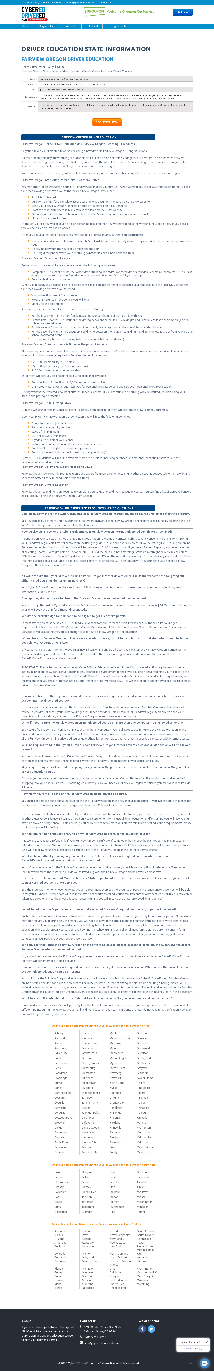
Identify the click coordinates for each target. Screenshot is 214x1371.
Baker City (60, 1053)
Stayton (142, 1068)
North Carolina (119, 1253)
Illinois (58, 1287)
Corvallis (59, 1112)
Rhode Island (118, 1287)
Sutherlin (142, 1073)
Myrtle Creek (118, 1063)
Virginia (142, 1261)
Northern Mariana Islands (121, 1262)
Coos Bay (60, 1097)
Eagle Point (61, 1142)
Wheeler (142, 1206)
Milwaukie (116, 1043)
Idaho (57, 1284)
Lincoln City (89, 1142)
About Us (72, 26)
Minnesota (88, 1272)
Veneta (141, 1122)
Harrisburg (88, 1068)
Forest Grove (90, 1043)
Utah (140, 1253)
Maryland (88, 1257)
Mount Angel (118, 1058)
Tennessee (144, 1238)
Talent (141, 1082)
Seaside (142, 1038)
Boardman (60, 1073)
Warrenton (144, 1127)
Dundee (59, 1137)
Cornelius (60, 1107)
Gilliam (86, 1177)
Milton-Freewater (121, 1038)
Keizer (86, 1107)
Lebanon (87, 1137)
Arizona (59, 1238)
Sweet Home (145, 1078)
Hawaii (58, 1280)
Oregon (114, 1276)
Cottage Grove (63, 1117)
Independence (91, 1092)
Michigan (88, 1268)
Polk (112, 1212)
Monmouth (116, 1053)
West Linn (143, 1132)
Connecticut (61, 1257)
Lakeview (88, 1132)
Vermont (142, 1257)
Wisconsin (143, 1280)
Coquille (59, 1102)
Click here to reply (193, 1348)
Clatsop (59, 1187)
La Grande (88, 1117)
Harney (86, 1187)
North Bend (117, 1082)
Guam (58, 1276)
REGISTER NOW (107, 122)
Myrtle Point (117, 1068)
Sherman (142, 1172)
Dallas (58, 1127)
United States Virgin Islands (145, 1248)
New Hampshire (120, 1235)
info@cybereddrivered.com (82, 2)
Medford (115, 1033)
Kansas (86, 1238)
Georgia (59, 1272)
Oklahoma (116, 1272)
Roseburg (116, 1142)
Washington (145, 1201)
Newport (115, 1078)
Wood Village (145, 1147)
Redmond (115, 1132)
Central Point (62, 1092)
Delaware (60, 1261)
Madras (86, 1147)
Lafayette (88, 1122)
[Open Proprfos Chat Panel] (205, 1363)
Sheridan (142, 1043)
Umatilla (142, 1117)
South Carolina (146, 1231)
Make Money (33, 2)
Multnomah (117, 1206)
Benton (59, 1177)
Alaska (58, 1235)
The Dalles (144, 1087)
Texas (141, 1242)
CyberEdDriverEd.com (81, 1363)
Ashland (59, 1038)
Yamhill (141, 1212)
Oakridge (115, 1092)
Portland (115, 1122)
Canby (58, 1087)
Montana (87, 1284)
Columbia (60, 1192)
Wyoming (143, 1284)
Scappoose (144, 1033)
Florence (87, 1038)
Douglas (87, 1172)
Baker (58, 1172)
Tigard (141, 1092)
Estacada (60, 1147)
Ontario (114, 1097)
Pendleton (116, 1107)
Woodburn (143, 1152)
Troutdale (143, 1107)
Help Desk (92, 26)
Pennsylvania (118, 1280)
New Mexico (117, 1242)
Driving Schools (116, 26)
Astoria (58, 1043)
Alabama (60, 1231)
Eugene (59, 1152)
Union (141, 1187)
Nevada (114, 1231)
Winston (142, 1142)
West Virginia (145, 1276)
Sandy (113, 1152)
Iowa (85, 1235)
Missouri (87, 1280)
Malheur (115, 1192)
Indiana (86, 1231)
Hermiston (88, 1073)
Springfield (144, 1058)
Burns (58, 1082)
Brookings (60, 1078)
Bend (57, 1068)
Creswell (59, 1122)
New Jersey (117, 1238)
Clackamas (61, 1182)
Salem (113, 1147)
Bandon (59, 1058)
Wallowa (142, 1192)
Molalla (114, 1048)
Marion (114, 1197)
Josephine (88, 1206)
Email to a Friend (53, 2)
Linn (112, 1187)
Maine (86, 1253)
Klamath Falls (90, 1112)
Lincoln (114, 1182)
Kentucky (88, 1242)
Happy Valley (90, 1063)
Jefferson (87, 1097)
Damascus (60, 1132)
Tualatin (142, 1112)
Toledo (141, 1102)
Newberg (115, 1073)
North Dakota (118, 1257)
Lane (113, 1177)
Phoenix (115, 1117)
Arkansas (60, 1242)
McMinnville (89, 1152)
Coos (57, 1197)
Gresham (87, 1058)
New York (116, 1246)
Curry (57, 1206)
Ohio (112, 1268)
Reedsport (116, 1137)
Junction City (90, 1102)
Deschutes (61, 1212)
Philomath (116, 1112)
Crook (58, 1201)
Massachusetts (91, 1261)
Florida (58, 1268)
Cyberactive (107, 1363)
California (60, 1246)
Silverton (142, 1053)
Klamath (87, 1212)
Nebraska (88, 1287)
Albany (58, 1033)
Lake (113, 1172)
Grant (85, 1182)
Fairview (87, 1033)
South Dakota (145, 1235)
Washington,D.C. (147, 1272)
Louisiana (88, 1246)
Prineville (115, 1127)
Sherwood (143, 1048)
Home (25, 26)
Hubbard (87, 1087)
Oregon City (117, 1102)
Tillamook (143, 1097)
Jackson (87, 1197)
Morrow (114, 1201)
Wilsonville (144, 1137)
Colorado (59, 1253)
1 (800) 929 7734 (108, 2)
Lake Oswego (90, 1127)
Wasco (141, 1197)
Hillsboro (87, 1078)
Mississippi (89, 1276)
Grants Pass (89, 1053)
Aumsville (60, 1048)
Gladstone (88, 1048)
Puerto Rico (117, 1284)
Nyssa (113, 1087)
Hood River (89, 1082)
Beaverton (61, 1063)
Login (184, 12)
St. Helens (143, 1063)
